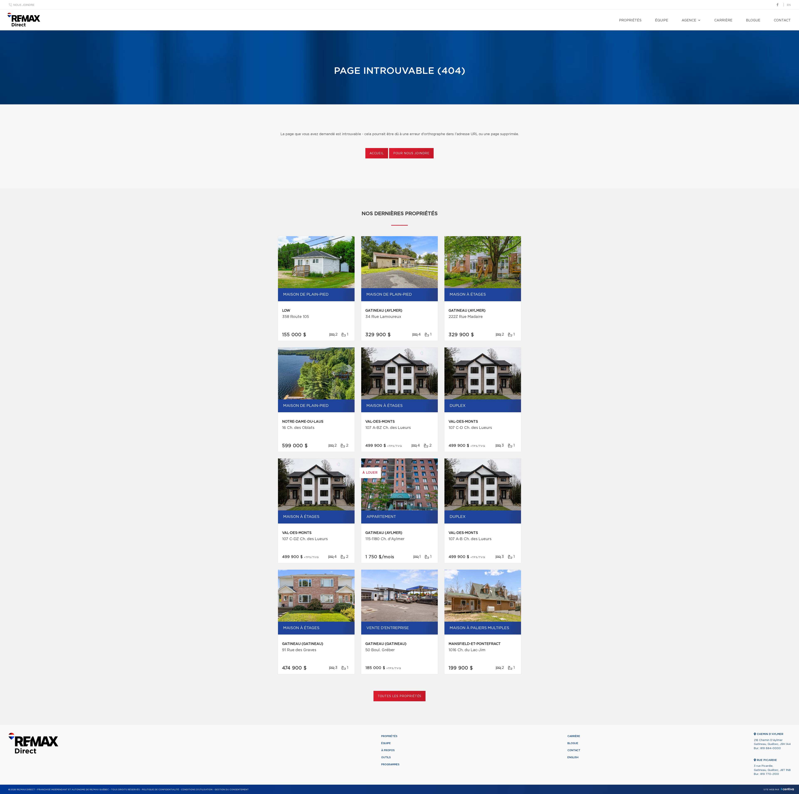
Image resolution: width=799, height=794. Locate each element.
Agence (689, 20)
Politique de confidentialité (160, 790)
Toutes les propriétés (400, 696)
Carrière (723, 20)
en (789, 5)
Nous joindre (23, 5)
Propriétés (630, 20)
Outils (386, 757)
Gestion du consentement (232, 790)
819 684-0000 (770, 748)
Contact (782, 20)
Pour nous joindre (411, 153)
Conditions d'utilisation (196, 790)
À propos (388, 750)
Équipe (661, 20)
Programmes (390, 764)
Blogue (753, 20)
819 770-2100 (769, 774)
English (572, 757)
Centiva (787, 789)
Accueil (377, 153)
